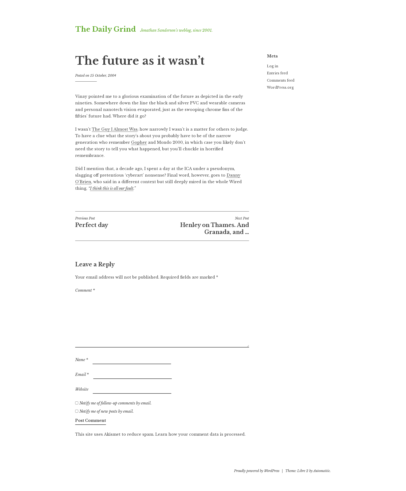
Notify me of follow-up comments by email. (115, 403)
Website (81, 389)
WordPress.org (280, 87)
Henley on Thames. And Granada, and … (214, 225)
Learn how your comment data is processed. (200, 434)
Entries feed (277, 73)
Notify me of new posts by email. (106, 411)
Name (81, 359)
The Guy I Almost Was (114, 129)
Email (82, 374)
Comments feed (280, 80)
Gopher (139, 142)
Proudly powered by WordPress (256, 471)
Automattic (321, 471)
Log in (272, 66)
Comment (85, 290)
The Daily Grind (105, 29)
